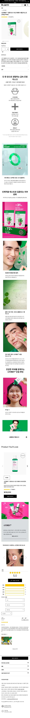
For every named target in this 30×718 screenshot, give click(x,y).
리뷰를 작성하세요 (15, 580)
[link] (15, 463)
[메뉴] (2, 8)
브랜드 (2, 669)
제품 (2, 666)
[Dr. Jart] (5, 5)
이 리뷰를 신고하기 (25, 619)
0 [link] (25, 5)
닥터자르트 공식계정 (5, 663)
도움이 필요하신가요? (5, 673)
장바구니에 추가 (19, 49)
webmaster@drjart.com (12, 699)
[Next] (26, 1)
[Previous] (2, 1)
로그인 (23, 4)
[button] (28, 1)
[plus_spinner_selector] (8, 49)
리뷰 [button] (2, 569)
